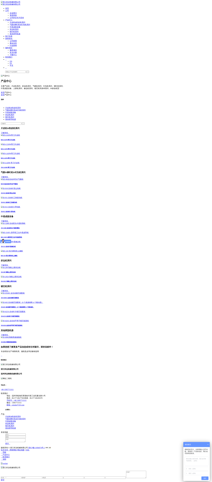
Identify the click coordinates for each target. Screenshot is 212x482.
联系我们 (8, 57)
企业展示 (13, 13)
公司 (7, 11)
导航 (3, 452)
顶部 (3, 459)
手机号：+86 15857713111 (16, 400)
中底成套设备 (15, 27)
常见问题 (13, 52)
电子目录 (8, 36)
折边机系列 (14, 29)
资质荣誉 (13, 15)
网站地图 (20, 450)
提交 (2, 480)
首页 (7, 8)
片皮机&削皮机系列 (17, 22)
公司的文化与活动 (17, 18)
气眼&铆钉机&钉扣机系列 (20, 25)
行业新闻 (13, 45)
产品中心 (8, 20)
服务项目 (8, 48)
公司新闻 (13, 41)
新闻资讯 (8, 38)
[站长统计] (48, 448)
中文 (11, 65)
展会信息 (13, 43)
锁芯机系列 (14, 32)
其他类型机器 (15, 34)
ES (11, 63)
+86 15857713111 (7, 389)
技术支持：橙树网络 (9, 450)
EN (11, 61)
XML (27, 450)
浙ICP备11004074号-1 (36, 448)
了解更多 (5, 133)
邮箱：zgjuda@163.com (15, 405)
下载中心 (13, 55)
